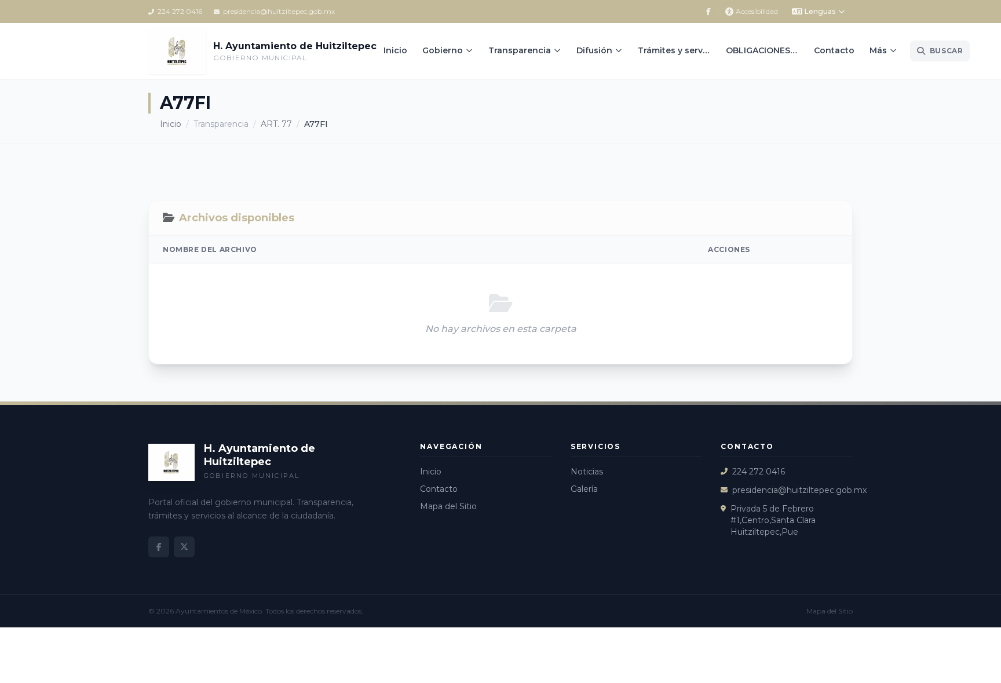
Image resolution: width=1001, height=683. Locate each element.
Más (878, 50)
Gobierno (442, 50)
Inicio (395, 50)
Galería (584, 489)
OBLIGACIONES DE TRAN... (766, 50)
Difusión (594, 50)
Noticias (587, 471)
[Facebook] (708, 11)
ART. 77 (276, 124)
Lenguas (820, 11)
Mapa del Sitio (448, 506)
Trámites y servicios (678, 50)
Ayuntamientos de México (219, 611)
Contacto (834, 50)
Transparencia (519, 50)
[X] (184, 546)
